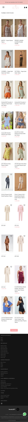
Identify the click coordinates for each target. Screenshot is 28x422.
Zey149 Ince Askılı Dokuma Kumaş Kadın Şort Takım (20, 133)
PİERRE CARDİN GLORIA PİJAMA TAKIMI (19, 42)
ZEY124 (3, 256)
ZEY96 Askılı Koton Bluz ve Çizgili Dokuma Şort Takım (20, 165)
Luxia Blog (3, 390)
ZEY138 (17, 256)
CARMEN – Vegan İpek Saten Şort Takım (7, 72)
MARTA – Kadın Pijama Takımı (7, 41)
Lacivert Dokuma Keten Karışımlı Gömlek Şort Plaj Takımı (7, 319)
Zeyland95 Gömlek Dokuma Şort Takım (6, 133)
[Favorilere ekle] (11, 20)
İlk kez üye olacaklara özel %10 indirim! (14, 2)
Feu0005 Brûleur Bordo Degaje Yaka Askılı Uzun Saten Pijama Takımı (20, 289)
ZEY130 (3, 225)
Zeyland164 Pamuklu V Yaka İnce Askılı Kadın (20, 103)
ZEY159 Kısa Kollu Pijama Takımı (6, 164)
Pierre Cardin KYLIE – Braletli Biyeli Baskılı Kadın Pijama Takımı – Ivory (20, 197)
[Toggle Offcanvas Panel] (3, 7)
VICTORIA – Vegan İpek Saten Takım (20, 72)
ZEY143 (3, 287)
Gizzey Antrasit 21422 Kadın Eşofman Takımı (6, 195)
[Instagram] (2, 403)
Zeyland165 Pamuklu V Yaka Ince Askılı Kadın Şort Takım (7, 104)
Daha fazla (14, 330)
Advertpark (18, 420)
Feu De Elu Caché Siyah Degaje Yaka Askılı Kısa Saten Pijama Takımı (21, 320)
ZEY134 (17, 225)
